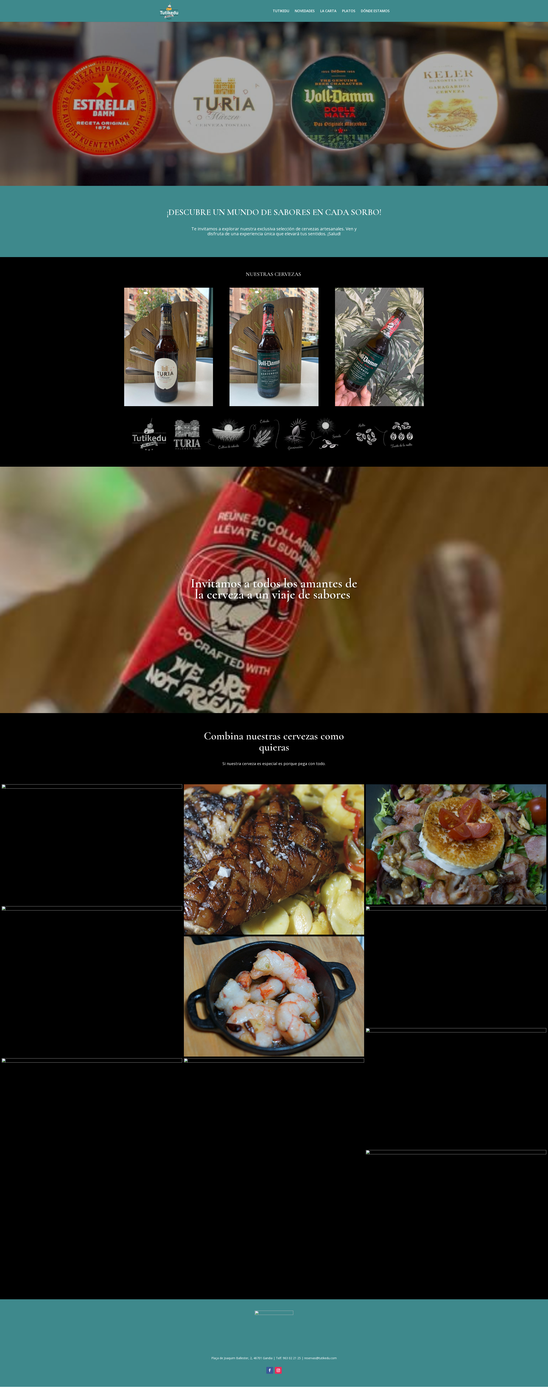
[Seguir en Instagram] (278, 1370)
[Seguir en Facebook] (269, 1370)
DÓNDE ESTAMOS (375, 11)
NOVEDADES (305, 11)
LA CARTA (328, 11)
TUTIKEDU (281, 11)
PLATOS (348, 11)
